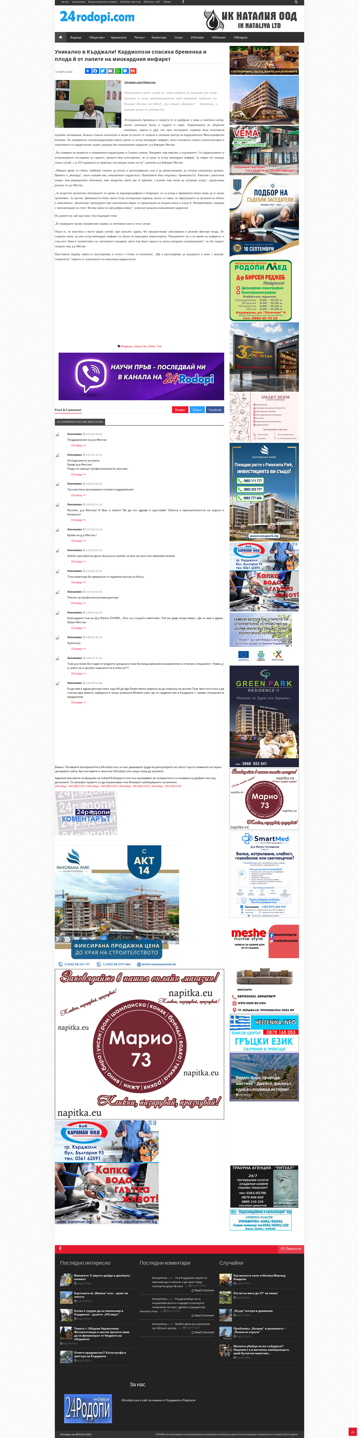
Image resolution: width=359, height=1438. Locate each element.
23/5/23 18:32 (94, 434)
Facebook (215, 409)
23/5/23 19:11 (94, 454)
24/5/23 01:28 (94, 612)
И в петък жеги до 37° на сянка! (256, 1293)
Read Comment (204, 1290)
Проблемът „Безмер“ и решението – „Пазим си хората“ (260, 1330)
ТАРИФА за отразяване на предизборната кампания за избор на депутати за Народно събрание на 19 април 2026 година (226, 1434)
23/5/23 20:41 (94, 483)
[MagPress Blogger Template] (97, 17)
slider (151, 346)
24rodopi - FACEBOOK (70, 786)
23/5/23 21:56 (94, 550)
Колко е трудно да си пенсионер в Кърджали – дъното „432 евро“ (98, 1312)
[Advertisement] (139, 311)
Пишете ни (293, 1248)
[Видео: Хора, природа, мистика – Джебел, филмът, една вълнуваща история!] (264, 1098)
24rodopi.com (68, 1434)
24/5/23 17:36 (94, 658)
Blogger (180, 409)
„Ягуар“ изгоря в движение (253, 1310)
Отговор (76, 445)
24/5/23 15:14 (94, 637)
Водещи (126, 346)
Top (158, 346)
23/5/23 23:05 (94, 591)
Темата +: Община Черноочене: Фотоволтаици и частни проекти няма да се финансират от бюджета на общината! (101, 1334)
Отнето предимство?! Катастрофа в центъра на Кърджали (100, 1354)
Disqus (197, 409)
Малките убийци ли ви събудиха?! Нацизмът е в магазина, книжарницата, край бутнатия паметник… (261, 1349)
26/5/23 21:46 (94, 683)
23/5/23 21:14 (94, 504)
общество (140, 346)
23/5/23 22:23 (94, 570)
